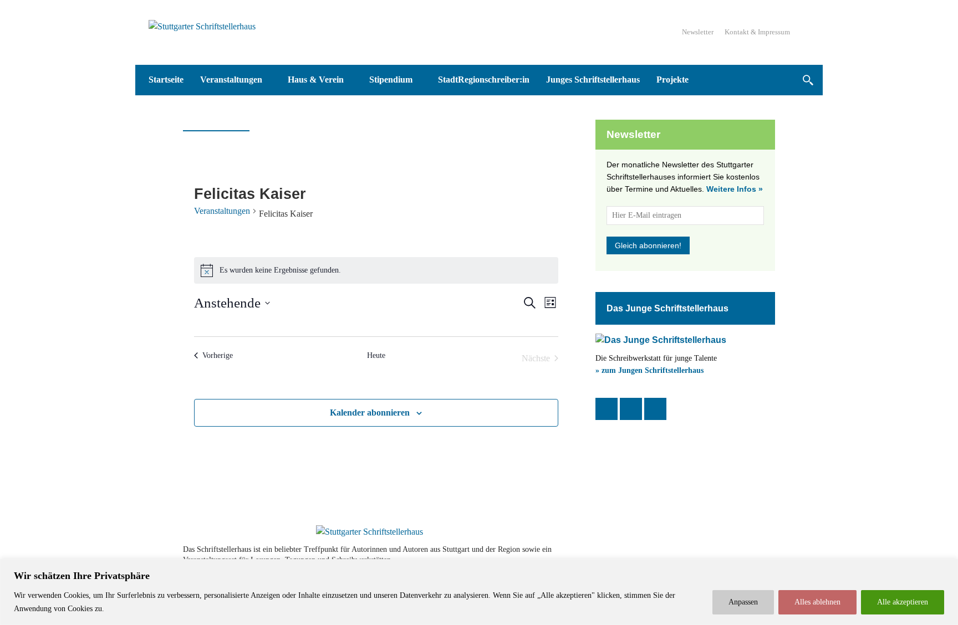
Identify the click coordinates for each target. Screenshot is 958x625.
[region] (479, 592)
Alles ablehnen (817, 602)
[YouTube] (655, 409)
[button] (807, 80)
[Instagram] (631, 409)
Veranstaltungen (222, 211)
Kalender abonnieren (370, 412)
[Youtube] (735, 554)
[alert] (376, 270)
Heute (376, 355)
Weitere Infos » (734, 189)
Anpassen (743, 602)
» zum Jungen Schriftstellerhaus (649, 370)
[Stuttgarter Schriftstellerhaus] (369, 532)
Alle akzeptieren (902, 602)
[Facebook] (606, 409)
